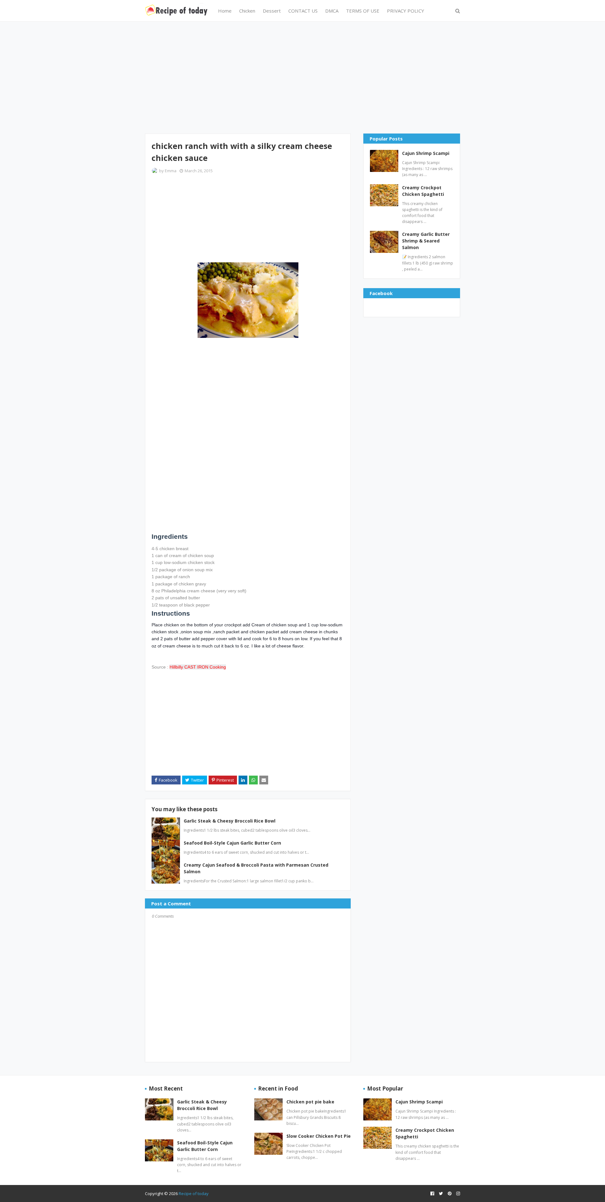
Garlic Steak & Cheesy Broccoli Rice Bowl (229, 821)
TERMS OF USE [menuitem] (362, 11)
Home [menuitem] (225, 11)
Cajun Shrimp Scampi (425, 153)
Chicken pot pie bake (310, 1102)
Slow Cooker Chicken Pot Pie (318, 1136)
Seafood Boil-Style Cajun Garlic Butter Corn (232, 843)
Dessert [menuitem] (272, 11)
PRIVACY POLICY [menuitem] (405, 11)
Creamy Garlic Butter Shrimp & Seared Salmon (426, 240)
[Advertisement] (302, 77)
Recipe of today (194, 1193)
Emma (170, 171)
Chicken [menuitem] (247, 11)
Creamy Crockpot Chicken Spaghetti (423, 191)
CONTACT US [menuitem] (303, 11)
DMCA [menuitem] (331, 11)
